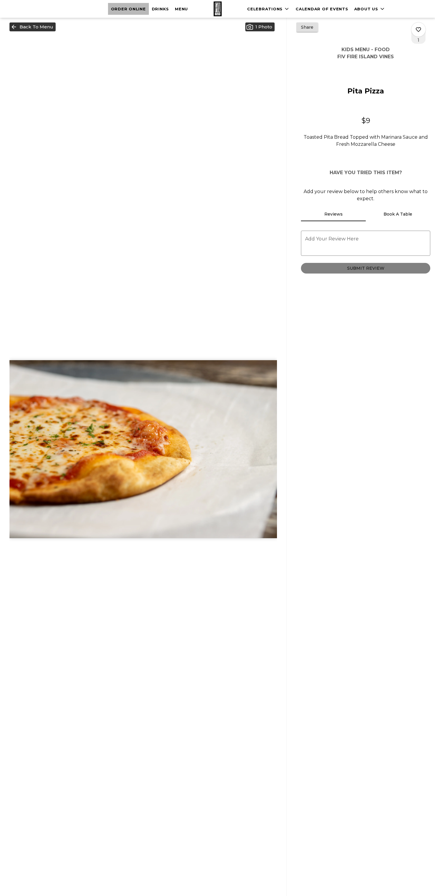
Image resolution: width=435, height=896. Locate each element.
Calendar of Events (322, 9)
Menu (181, 9)
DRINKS (160, 9)
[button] (369, 9)
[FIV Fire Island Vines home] (217, 8)
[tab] (333, 214)
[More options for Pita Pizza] (418, 29)
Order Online (128, 9)
